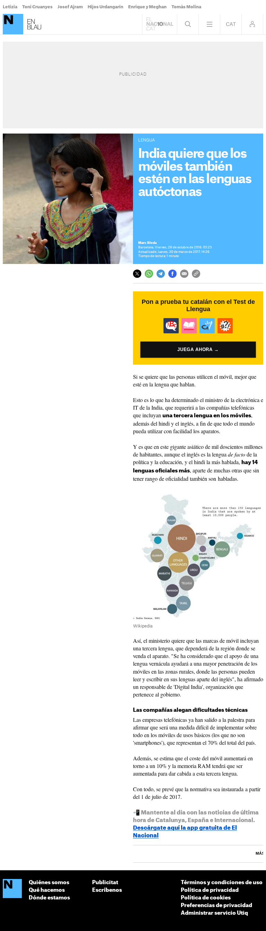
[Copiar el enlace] (196, 274)
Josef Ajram (70, 7)
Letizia (10, 7)
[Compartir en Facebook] (172, 274)
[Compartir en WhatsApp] (149, 274)
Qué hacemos (47, 890)
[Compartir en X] (137, 274)
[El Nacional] (13, 24)
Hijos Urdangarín (105, 7)
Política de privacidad (210, 890)
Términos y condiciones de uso (222, 882)
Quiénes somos (49, 882)
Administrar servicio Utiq (214, 913)
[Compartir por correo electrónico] (184, 274)
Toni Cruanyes (37, 7)
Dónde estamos (49, 897)
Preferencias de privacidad (216, 905)
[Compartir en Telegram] (161, 274)
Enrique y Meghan (147, 7)
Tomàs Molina (186, 7)
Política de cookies (206, 897)
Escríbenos (107, 890)
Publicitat (105, 882)
